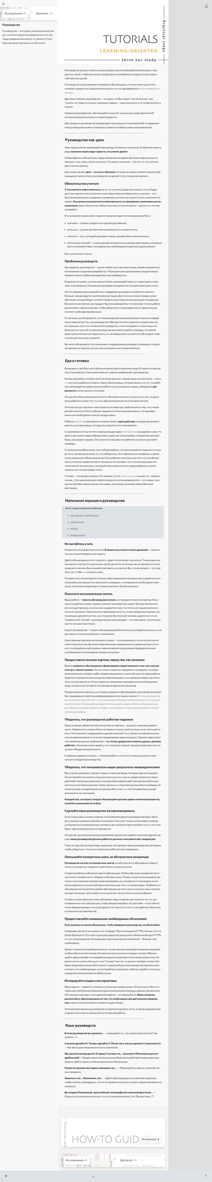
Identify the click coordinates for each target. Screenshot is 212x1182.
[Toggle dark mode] (6, 1176)
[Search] (206, 7)
